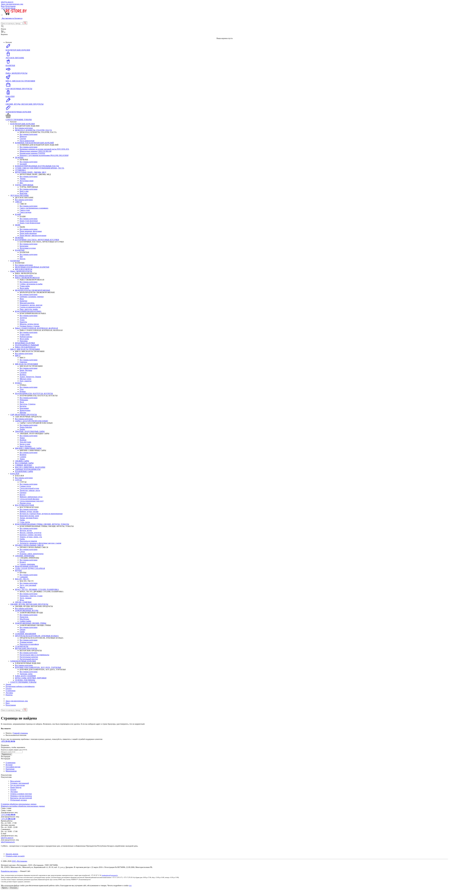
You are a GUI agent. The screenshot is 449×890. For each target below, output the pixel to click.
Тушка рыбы (25, 286)
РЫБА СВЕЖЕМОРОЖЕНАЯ (27, 278)
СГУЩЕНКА (20, 170)
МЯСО (18, 356)
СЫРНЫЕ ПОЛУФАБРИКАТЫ (27, 469)
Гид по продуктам (17, 785)
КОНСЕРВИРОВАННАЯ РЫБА (28, 311)
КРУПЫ (18, 570)
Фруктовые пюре (26, 181)
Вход (3, 6)
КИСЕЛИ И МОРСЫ (23, 269)
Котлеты (23, 406)
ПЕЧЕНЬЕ (19, 157)
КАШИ (18, 214)
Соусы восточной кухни (29, 488)
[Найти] (25, 23)
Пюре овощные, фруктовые (31, 231)
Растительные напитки (29, 657)
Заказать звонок (12, 854)
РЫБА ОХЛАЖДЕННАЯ (25, 347)
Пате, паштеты (25, 381)
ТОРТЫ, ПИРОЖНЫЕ (24, 185)
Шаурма (23, 412)
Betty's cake (24, 191)
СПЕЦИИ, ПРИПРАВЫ (24, 556)
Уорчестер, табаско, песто (30, 490)
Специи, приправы (27, 564)
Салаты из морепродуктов (30, 307)
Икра (22, 299)
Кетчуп (22, 495)
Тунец (22, 320)
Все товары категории (24, 128)
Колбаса (23, 375)
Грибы (22, 520)
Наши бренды (15, 787)
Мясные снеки (25, 379)
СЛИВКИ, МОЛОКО (23, 465)
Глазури (23, 139)
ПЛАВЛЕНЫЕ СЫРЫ (24, 471)
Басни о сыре (25, 444)
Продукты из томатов (28, 541)
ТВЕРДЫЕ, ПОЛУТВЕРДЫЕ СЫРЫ (30, 431)
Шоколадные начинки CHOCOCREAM (35, 151)
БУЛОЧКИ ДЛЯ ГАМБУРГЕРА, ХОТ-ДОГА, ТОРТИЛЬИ (38, 667)
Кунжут (23, 562)
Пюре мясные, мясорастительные (33, 235)
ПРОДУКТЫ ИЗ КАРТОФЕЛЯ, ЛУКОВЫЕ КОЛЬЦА (37, 636)
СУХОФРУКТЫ (21, 646)
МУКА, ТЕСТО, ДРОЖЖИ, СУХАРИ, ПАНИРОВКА (37, 589)
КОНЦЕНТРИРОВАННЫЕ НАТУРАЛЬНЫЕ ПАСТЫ (37, 166)
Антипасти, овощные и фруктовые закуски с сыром (40, 543)
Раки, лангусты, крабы (29, 309)
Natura (22, 438)
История (9, 765)
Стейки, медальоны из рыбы (31, 284)
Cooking (23, 457)
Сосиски (23, 372)
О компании (10, 691)
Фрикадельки (25, 410)
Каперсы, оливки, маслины (31, 535)
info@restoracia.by (8, 842)
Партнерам (10, 769)
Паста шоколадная (27, 141)
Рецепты (9, 695)
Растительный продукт (29, 659)
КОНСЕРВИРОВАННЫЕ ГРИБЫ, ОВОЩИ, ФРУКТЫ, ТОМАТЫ (42, 524)
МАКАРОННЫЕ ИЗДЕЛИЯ (26, 566)
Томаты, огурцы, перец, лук (31, 537)
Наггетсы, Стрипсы (27, 404)
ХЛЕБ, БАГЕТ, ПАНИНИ (25, 676)
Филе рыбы (24, 288)
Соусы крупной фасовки (29, 499)
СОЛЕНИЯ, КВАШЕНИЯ (25, 634)
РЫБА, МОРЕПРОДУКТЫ (21, 271)
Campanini (24, 577)
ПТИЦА (18, 383)
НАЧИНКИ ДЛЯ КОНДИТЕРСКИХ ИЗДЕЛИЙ (34, 143)
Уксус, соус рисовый (28, 585)
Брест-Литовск (25, 446)
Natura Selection (26, 427)
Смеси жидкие (25, 212)
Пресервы (24, 341)
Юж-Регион (24, 619)
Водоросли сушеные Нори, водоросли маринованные (41, 514)
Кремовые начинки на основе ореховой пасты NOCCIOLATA (44, 149)
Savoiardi (23, 164)
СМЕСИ (18, 202)
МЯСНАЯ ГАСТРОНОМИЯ (26, 364)
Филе (22, 402)
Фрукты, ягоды (26, 530)
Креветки (23, 301)
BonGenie (23, 193)
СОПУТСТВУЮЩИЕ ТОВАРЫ (23, 682)
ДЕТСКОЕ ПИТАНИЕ (19, 195)
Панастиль (24, 617)
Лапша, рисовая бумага (29, 518)
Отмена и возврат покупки (21, 794)
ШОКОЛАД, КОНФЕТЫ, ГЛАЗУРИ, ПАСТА (33, 130)
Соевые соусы (25, 486)
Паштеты (23, 322)
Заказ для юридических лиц (12, 4)
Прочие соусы (25, 503)
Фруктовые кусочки (28, 248)
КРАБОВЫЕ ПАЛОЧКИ (25, 343)
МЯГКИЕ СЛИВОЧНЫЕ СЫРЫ (28, 448)
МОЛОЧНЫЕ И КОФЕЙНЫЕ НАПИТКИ (32, 267)
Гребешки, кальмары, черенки (32, 297)
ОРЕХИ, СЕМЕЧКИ (23, 602)
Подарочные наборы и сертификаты (20, 686)
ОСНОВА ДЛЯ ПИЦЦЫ (25, 680)
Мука (22, 600)
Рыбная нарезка (26, 337)
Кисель (22, 259)
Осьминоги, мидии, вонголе (31, 305)
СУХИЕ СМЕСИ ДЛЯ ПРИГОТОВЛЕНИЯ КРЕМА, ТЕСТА (39, 168)
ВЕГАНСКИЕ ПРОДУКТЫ (26, 648)
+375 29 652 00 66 (8, 741)
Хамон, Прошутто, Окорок (30, 377)
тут (130, 885)
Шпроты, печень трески (29, 324)
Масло (22, 587)
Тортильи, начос (26, 674)
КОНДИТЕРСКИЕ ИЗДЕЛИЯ (22, 124)
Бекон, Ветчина (26, 370)
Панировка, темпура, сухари (31, 596)
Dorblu (22, 429)
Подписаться (6, 754)
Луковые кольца (26, 642)
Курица (23, 391)
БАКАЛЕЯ (14, 474)
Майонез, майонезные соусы (31, 497)
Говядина (23, 362)
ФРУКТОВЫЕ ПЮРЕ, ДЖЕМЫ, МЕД (30, 172)
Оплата (8, 688)
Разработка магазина (9, 871)
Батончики (24, 246)
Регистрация (10, 6)
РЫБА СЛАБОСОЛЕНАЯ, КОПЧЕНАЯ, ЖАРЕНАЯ (36, 328)
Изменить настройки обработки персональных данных (23, 806)
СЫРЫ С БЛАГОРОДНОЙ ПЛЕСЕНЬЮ (31, 421)
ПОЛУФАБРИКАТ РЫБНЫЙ (27, 345)
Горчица (23, 493)
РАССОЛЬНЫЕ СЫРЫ (24, 463)
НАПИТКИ (19, 250)
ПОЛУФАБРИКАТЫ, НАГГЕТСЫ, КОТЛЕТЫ (34, 393)
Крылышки (24, 408)
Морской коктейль (27, 303)
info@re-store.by (7, 2)
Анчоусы (23, 318)
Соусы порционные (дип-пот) (31, 501)
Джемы (22, 179)
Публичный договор (18, 800)
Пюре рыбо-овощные (28, 233)
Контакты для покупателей (21, 798)
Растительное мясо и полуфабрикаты (34, 655)
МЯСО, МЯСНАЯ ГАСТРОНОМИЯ (25, 349)
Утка (22, 389)
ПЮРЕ (17, 225)
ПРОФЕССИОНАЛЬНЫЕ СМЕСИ (29, 545)
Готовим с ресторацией (19, 783)
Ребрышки (24, 400)
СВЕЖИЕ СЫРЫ (22, 461)
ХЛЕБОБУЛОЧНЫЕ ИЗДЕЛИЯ (23, 661)
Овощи (22, 629)
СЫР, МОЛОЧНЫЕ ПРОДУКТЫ (23, 415)
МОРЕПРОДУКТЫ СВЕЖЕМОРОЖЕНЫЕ (32, 290)
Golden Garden (25, 621)
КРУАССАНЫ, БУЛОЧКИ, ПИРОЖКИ (30, 678)
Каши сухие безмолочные (30, 223)
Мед (21, 183)
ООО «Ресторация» (19, 861)
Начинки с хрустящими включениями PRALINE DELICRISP (44, 155)
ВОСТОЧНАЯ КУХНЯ (24, 505)
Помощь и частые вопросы (21, 796)
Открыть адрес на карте (15, 856)
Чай (21, 257)
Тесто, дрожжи (25, 598)
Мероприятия (11, 771)
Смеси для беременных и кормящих (34, 208)
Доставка (9, 693)
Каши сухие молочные (29, 221)
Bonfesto (23, 440)
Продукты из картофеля (29, 644)
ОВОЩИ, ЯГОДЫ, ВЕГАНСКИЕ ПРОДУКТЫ (29, 604)
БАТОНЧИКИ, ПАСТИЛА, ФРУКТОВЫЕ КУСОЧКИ (37, 240)
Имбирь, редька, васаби (29, 511)
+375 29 (8, 8)
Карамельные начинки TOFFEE (32, 153)
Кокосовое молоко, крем (29, 516)
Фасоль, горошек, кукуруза (30, 533)
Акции (8, 684)
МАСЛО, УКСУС (22, 579)
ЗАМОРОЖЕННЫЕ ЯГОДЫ (26, 611)
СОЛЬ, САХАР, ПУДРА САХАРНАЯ (30, 568)
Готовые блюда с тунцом (29, 326)
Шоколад (23, 136)
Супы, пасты (25, 522)
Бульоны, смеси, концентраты (31, 554)
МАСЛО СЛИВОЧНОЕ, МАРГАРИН (30, 467)
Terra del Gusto (25, 442)
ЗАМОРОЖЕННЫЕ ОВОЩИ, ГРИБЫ (30, 623)
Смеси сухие (25, 210)
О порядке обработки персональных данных (18, 804)
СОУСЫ (18, 480)
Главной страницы (20, 733)
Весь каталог (15, 781)
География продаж (13, 767)
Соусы (22, 552)
